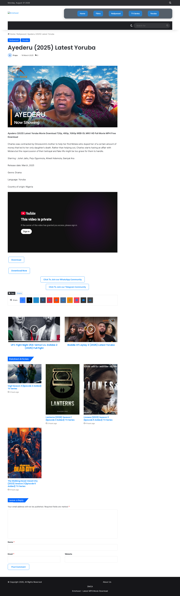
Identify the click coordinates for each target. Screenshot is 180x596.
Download (16, 260)
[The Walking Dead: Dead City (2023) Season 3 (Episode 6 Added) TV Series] (24, 453)
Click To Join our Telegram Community (67, 287)
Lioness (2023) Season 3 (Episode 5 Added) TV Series (98, 418)
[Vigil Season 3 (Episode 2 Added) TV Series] (24, 373)
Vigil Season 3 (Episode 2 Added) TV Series (24, 387)
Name (11, 542)
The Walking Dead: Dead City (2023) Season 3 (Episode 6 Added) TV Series (23, 483)
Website (68, 554)
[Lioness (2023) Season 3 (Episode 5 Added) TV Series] (100, 389)
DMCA (90, 586)
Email (11, 554)
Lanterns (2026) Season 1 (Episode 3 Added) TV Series (60, 418)
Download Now (19, 270)
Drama (19, 293)
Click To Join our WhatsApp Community (62, 279)
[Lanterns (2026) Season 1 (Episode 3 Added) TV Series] (62, 389)
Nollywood (116, 13)
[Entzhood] (13, 12)
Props (15, 55)
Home (82, 13)
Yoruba (153, 13)
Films (98, 13)
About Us (107, 582)
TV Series (135, 13)
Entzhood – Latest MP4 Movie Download (90, 591)
